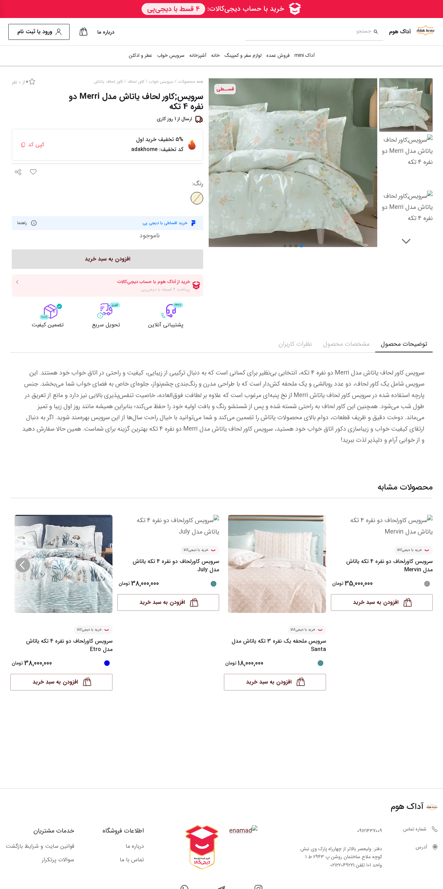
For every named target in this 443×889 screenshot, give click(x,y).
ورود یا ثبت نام (34, 31)
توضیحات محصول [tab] (404, 344)
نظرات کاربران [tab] (295, 344)
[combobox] (308, 32)
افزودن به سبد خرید (268, 682)
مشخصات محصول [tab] (346, 344)
